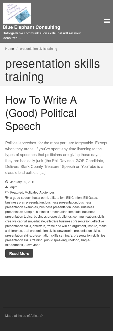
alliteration (57, 197)
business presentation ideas (59, 207)
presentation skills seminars (52, 235)
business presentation (61, 202)
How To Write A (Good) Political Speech (41, 112)
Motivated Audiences (40, 192)
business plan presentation (24, 202)
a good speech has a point (29, 197)
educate (39, 221)
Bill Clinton (74, 197)
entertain (39, 225)
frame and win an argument (66, 225)
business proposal (47, 216)
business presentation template (58, 211)
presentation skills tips (89, 235)
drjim (13, 187)
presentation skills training (24, 240)
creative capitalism (18, 221)
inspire (92, 225)
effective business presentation (69, 221)
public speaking (55, 240)
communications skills (89, 216)
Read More (19, 253)
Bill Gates (90, 197)
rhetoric (73, 240)
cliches (67, 216)
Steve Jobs (32, 244)
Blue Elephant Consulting (31, 27)
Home (9, 48)
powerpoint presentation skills (78, 230)
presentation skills (18, 235)
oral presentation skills (40, 230)
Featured (16, 192)
